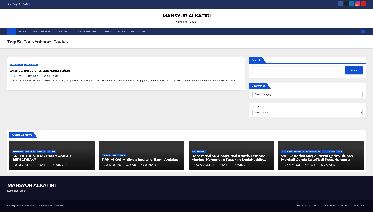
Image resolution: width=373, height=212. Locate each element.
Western (51, 151)
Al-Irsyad (107, 155)
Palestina (41, 151)
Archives (256, 106)
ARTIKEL (64, 31)
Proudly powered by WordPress (20, 206)
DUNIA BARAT (18, 151)
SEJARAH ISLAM (119, 155)
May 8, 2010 (18, 76)
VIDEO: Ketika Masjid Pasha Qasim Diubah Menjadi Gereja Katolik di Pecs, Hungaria (317, 158)
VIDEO (121, 31)
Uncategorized (198, 151)
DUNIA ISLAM (30, 151)
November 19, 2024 (204, 165)
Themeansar (57, 206)
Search (256, 60)
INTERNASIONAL (16, 65)
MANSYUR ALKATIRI (186, 16)
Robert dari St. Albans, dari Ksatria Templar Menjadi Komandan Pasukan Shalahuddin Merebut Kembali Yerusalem (228, 159)
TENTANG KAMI (41, 31)
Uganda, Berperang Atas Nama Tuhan (40, 71)
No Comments (51, 76)
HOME (22, 31)
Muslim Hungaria (313, 151)
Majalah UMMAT (31, 65)
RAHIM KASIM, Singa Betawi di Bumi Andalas (140, 160)
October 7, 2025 (23, 165)
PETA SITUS (138, 31)
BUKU (107, 31)
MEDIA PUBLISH (87, 31)
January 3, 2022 (292, 165)
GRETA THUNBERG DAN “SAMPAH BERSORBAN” (41, 158)
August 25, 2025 (113, 165)
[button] (358, 31)
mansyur (33, 76)
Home (297, 206)
